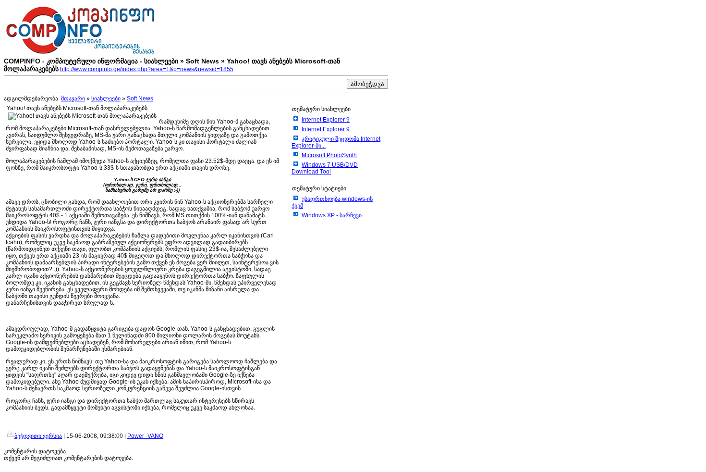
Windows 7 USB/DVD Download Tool (325, 168)
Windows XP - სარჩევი (332, 215)
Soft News (140, 98)
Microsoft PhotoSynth (329, 155)
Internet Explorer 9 (326, 119)
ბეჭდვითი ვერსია (38, 436)
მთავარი (73, 98)
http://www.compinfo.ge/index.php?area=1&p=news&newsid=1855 (146, 69)
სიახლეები (106, 98)
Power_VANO (145, 436)
